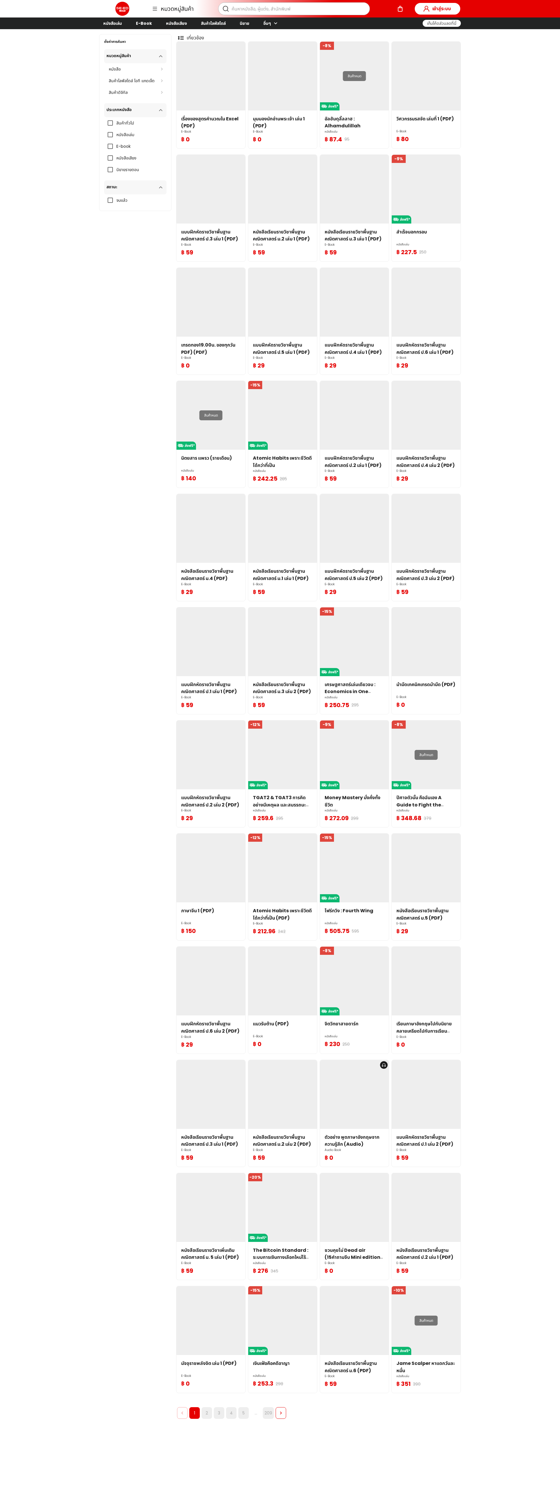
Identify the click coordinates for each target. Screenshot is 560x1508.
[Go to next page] (281, 1413)
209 (268, 1413)
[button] (442, 23)
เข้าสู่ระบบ (441, 8)
